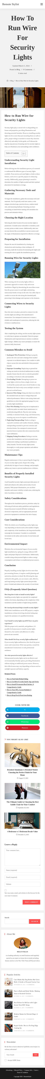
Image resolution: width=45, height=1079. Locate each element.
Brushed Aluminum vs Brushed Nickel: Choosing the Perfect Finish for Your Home (22, 772)
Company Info (28, 1070)
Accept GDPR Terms (14, 1060)
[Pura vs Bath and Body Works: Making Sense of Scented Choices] (8, 993)
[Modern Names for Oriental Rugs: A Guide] (8, 1016)
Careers (36, 1070)
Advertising (9, 1070)
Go (35, 1055)
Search (7, 917)
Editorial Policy (18, 1070)
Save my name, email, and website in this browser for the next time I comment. (22, 894)
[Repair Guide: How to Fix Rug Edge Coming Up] (8, 1028)
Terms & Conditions (22, 1072)
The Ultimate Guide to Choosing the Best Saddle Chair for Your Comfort (23, 803)
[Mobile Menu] (41, 4)
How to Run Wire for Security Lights (27, 81)
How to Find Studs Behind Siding (17, 679)
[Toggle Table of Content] (22, 154)
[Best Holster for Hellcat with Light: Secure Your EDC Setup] (8, 1005)
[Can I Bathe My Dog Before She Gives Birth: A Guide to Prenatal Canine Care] (8, 982)
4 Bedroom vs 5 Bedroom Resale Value (22, 832)
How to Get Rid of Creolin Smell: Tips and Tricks (23, 682)
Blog (18, 69)
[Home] (7, 81)
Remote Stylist (10, 4)
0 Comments (27, 69)
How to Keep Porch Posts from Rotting (19, 695)
